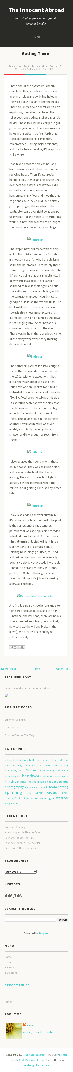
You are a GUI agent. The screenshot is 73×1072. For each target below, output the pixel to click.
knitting (10, 781)
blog (53, 760)
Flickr (8, 962)
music (40, 781)
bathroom (21, 68)
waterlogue (47, 798)
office (48, 781)
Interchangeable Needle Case (23, 832)
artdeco (14, 760)
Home (36, 36)
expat (21, 770)
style (28, 792)
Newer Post (8, 669)
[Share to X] (19, 647)
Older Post (63, 669)
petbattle (62, 781)
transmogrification (13, 798)
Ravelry (9, 967)
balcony (23, 760)
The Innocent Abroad (36, 10)
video (34, 798)
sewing (63, 786)
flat (52, 68)
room (53, 786)
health (46, 776)
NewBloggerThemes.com (37, 1065)
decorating (38, 68)
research (43, 787)
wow (15, 803)
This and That (12, 727)
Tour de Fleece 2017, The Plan (23, 843)
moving (32, 781)
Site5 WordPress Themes (31, 1059)
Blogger (44, 933)
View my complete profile (38, 1032)
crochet (47, 765)
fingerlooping (46, 770)
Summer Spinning (15, 720)
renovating (31, 787)
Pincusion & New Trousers (20, 848)
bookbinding (62, 760)
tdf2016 (52, 793)
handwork (32, 776)
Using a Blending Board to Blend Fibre (27, 688)
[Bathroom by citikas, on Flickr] (35, 238)
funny (65, 770)
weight (8, 803)
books (8, 765)
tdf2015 (39, 792)
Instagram (11, 972)
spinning (13, 792)
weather (62, 798)
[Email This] (11, 647)
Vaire (30, 1025)
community (29, 765)
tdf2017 (64, 792)
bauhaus (46, 760)
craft (38, 765)
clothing (17, 765)
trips (26, 798)
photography (14, 786)
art (6, 760)
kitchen (64, 776)
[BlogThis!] (15, 647)
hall (19, 776)
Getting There (35, 53)
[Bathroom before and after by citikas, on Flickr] (35, 594)
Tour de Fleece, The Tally (19, 735)
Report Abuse (17, 985)
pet (54, 781)
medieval (22, 781)
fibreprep (32, 770)
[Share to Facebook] (23, 647)
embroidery (11, 770)
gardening (10, 776)
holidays (55, 776)
